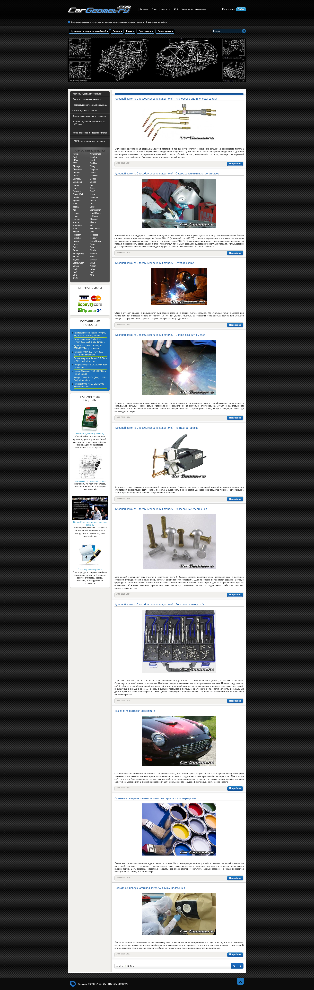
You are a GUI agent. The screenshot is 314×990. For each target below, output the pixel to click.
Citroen (76, 172)
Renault (93, 238)
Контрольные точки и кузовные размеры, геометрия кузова (73, 984)
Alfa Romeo (95, 154)
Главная (144, 9)
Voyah (76, 266)
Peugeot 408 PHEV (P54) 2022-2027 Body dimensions (89, 353)
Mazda (93, 222)
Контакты (165, 9)
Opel (92, 231)
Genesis (77, 191)
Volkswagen (78, 263)
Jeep (92, 207)
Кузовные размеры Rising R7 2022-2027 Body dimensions (88, 347)
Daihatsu (77, 179)
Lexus (75, 216)
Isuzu (75, 203)
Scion (75, 247)
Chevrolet (77, 169)
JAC (92, 203)
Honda (76, 197)
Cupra (93, 172)
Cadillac (93, 163)
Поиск (154, 9)
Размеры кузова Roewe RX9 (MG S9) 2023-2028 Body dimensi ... (90, 334)
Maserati (94, 219)
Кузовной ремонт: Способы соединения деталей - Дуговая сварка (154, 263)
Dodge (93, 179)
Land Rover (95, 213)
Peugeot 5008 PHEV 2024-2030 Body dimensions (89, 385)
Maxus (76, 222)
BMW (75, 160)
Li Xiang (94, 216)
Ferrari (76, 185)
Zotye (92, 269)
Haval (92, 194)
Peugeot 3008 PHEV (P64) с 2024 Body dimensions (90, 378)
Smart (75, 250)
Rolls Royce (95, 241)
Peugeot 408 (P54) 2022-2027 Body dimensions (90, 366)
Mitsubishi (95, 228)
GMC (92, 191)
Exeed (93, 182)
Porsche (77, 238)
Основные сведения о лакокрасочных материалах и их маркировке (155, 798)
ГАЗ (92, 275)
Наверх (240, 981)
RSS (176, 9)
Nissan (76, 231)
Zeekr (75, 269)
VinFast (93, 259)
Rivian (76, 241)
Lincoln (76, 219)
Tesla (92, 256)
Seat (92, 247)
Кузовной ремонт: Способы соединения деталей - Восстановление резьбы (159, 604)
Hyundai (76, 200)
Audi (75, 157)
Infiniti (93, 200)
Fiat (92, 185)
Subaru (93, 253)
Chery (93, 166)
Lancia (76, 213)
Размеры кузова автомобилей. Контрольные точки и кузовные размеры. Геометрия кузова (100, 9)
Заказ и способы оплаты (193, 9)
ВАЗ (75, 272)
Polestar (77, 235)
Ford (75, 188)
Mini (75, 228)
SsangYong (78, 253)
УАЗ (75, 275)
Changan (77, 166)
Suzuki (76, 256)
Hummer (94, 197)
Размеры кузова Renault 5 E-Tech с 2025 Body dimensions (90, 359)
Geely (93, 188)
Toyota (76, 259)
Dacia (75, 175)
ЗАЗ (92, 272)
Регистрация (228, 9)
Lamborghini (95, 210)
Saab (92, 244)
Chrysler (94, 169)
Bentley (93, 157)
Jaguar (76, 207)
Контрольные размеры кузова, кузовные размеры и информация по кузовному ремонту (107, 22)
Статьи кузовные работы (156, 22)
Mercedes (77, 225)
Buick (92, 160)
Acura (75, 154)
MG (91, 225)
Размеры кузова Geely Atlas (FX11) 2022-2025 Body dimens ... (90, 340)
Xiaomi (93, 266)
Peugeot (94, 235)
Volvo (92, 263)
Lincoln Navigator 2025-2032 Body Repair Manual (90, 372)
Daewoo (93, 175)
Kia (74, 210)
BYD (75, 163)
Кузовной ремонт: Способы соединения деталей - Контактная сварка (156, 427)
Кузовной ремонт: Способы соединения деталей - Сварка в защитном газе (159, 334)
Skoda (93, 250)
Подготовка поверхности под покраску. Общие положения (149, 888)
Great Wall (78, 194)
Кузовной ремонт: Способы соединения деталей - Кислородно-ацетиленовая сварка (165, 98)
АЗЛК (75, 278)
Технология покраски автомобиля (135, 710)
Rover (75, 244)
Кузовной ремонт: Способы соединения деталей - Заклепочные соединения (160, 509)
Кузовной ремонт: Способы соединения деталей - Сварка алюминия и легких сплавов (166, 173)
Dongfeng (77, 182)
